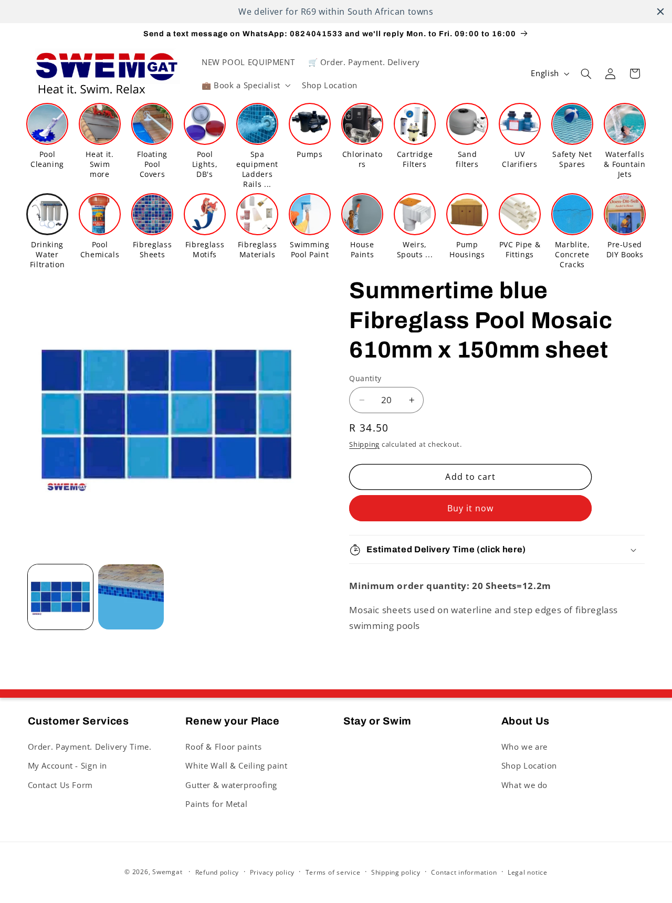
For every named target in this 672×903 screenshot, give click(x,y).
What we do (524, 785)
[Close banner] (660, 11)
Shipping (364, 444)
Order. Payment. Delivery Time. (90, 746)
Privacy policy (272, 872)
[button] (245, 85)
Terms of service (333, 872)
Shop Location (529, 765)
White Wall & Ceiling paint (236, 765)
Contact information (464, 872)
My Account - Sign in (68, 765)
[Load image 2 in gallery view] (130, 596)
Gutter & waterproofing (231, 785)
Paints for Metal (216, 804)
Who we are (524, 746)
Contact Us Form (60, 785)
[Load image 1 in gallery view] (60, 596)
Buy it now (470, 508)
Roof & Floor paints (223, 746)
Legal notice (528, 872)
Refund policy (217, 872)
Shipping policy (396, 872)
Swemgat (167, 872)
